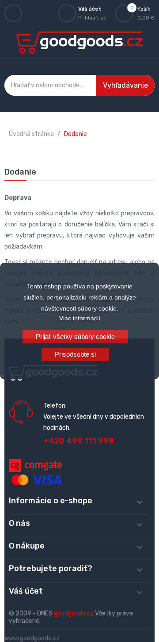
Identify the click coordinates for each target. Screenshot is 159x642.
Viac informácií (79, 318)
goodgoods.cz (74, 613)
